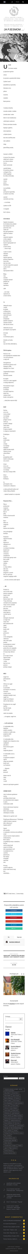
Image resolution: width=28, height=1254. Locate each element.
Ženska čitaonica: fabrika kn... (10, 1239)
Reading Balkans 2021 (9, 1138)
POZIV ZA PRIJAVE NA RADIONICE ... (12, 1220)
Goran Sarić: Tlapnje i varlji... (10, 1229)
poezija (15, 1130)
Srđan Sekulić (7, 1143)
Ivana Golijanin (13, 1108)
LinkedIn (14, 924)
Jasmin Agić (7, 1110)
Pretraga (7, 1016)
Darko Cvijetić (7, 1100)
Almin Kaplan (7, 1095)
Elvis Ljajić (14, 1060)
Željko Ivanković (13, 1148)
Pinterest (14, 917)
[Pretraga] (20, 1019)
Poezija (6, 26)
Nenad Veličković (8, 1123)
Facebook (14, 910)
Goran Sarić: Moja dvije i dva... (11, 1232)
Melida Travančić (17, 1115)
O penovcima (20, 1125)
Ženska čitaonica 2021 (9, 1153)
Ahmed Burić (15, 1093)
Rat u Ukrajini (7, 1135)
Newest (6, 1029)
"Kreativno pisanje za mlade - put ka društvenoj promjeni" (13, 1090)
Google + (14, 921)
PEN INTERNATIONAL (16, 1128)
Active (9, 1029)
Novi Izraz (17, 1123)
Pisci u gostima (8, 1130)
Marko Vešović (7, 1115)
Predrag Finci (7, 1133)
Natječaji (6, 1120)
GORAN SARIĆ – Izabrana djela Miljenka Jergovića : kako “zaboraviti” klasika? (14, 955)
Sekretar (13, 1032)
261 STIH (14, 964)
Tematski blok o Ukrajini (10, 1145)
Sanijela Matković (16, 1046)
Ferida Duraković (18, 1103)
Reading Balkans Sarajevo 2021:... (11, 1236)
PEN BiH (6, 1128)
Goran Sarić (7, 1105)
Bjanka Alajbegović (8, 1098)
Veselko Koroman (16, 1053)
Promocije (15, 1133)
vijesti (5, 1148)
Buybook (17, 1098)
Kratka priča (15, 1110)
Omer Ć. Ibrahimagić (9, 1125)
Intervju (6, 1108)
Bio (8, 937)
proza (21, 1133)
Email (14, 928)
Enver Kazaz (16, 1100)
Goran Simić (15, 1105)
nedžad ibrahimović (15, 1120)
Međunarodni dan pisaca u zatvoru (12, 1118)
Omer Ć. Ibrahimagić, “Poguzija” (14, 1201)
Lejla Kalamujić (15, 1113)
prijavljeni (12, 1003)
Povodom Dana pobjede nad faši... (11, 1226)
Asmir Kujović (16, 1095)
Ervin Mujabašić (15, 1039)
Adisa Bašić (7, 1093)
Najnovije (19, 937)
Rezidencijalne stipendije (10, 1140)
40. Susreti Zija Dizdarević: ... (10, 1223)
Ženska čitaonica (8, 1150)
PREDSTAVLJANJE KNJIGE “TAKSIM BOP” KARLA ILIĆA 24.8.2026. (14, 1196)
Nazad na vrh (13, 1250)
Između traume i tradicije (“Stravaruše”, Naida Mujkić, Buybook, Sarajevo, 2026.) (13, 1207)
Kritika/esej (7, 1113)
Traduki (20, 1145)
